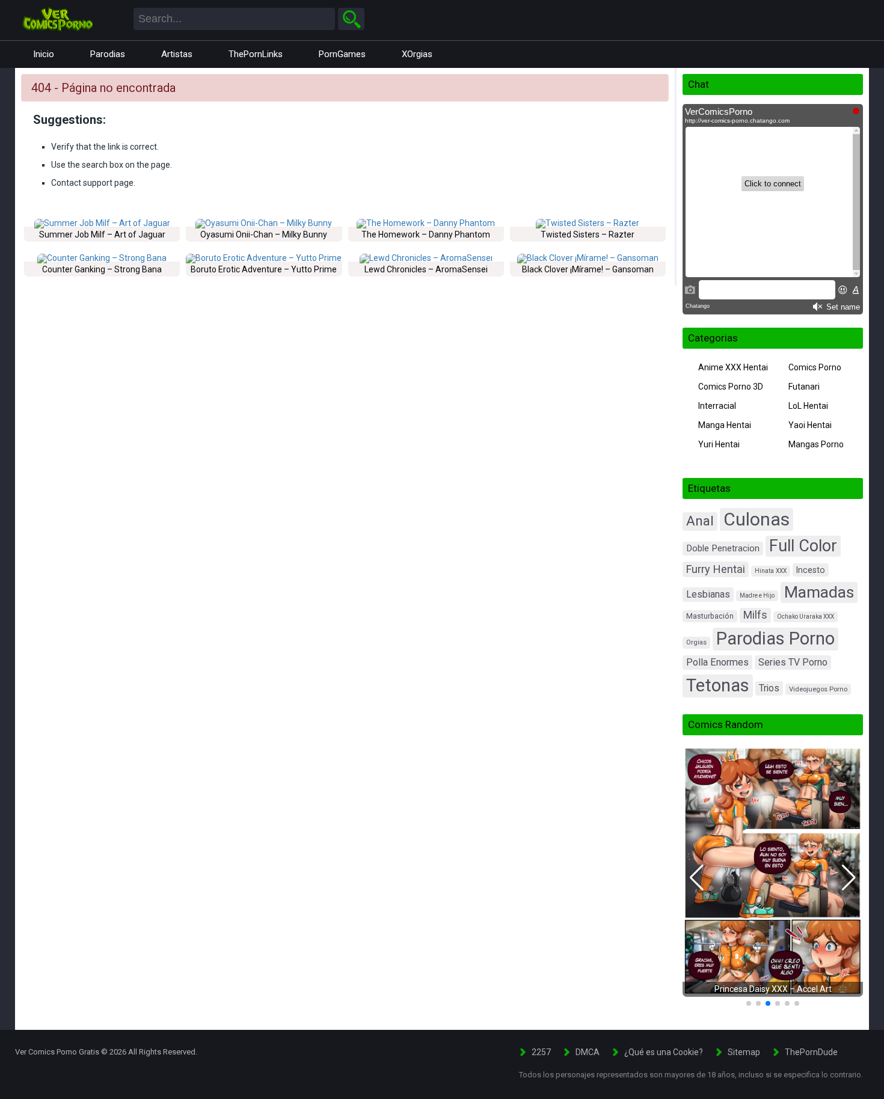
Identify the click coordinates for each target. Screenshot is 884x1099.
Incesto (810, 570)
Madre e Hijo (757, 595)
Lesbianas (708, 594)
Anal (700, 521)
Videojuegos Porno (818, 689)
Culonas (756, 519)
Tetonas (717, 685)
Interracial (717, 406)
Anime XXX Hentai (733, 367)
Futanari (804, 386)
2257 (541, 1052)
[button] (697, 878)
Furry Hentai (715, 569)
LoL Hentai (808, 406)
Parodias (107, 54)
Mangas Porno (816, 444)
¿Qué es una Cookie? (663, 1052)
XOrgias (417, 54)
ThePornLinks (256, 54)
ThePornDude (811, 1052)
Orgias (696, 642)
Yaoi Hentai (810, 425)
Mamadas (819, 592)
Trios (769, 688)
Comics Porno (814, 367)
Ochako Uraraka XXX (805, 616)
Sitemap (744, 1052)
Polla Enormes (717, 662)
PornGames (342, 54)
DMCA (588, 1052)
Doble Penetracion (723, 548)
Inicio (43, 54)
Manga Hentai (724, 425)
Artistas (176, 54)
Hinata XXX (771, 571)
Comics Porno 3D (730, 386)
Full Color (803, 546)
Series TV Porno (792, 662)
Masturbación (710, 616)
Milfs (755, 615)
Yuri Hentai (719, 444)
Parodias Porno (775, 638)
